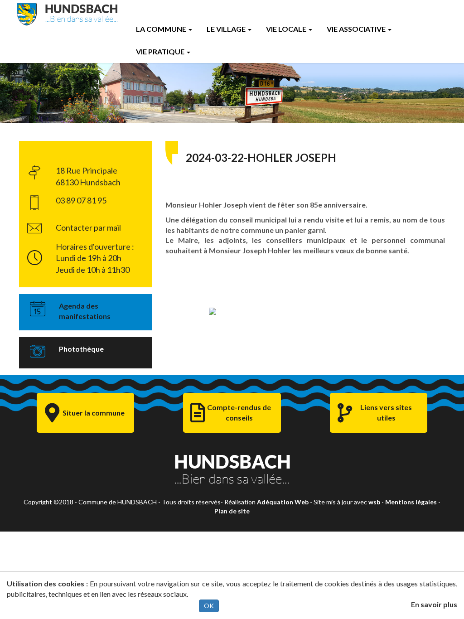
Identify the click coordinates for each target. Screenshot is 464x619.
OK (209, 605)
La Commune (161, 28)
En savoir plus (434, 604)
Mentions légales (411, 502)
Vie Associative (356, 28)
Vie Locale (286, 28)
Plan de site (232, 511)
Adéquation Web (283, 502)
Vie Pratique (160, 51)
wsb (374, 502)
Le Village (226, 28)
